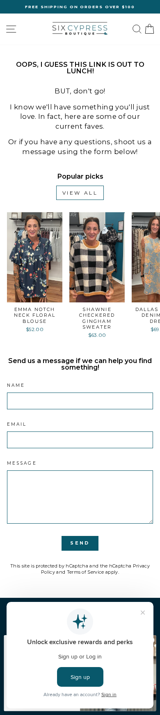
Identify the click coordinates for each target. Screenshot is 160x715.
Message (22, 463)
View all (80, 193)
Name (16, 385)
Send (79, 543)
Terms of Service (85, 572)
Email (17, 424)
